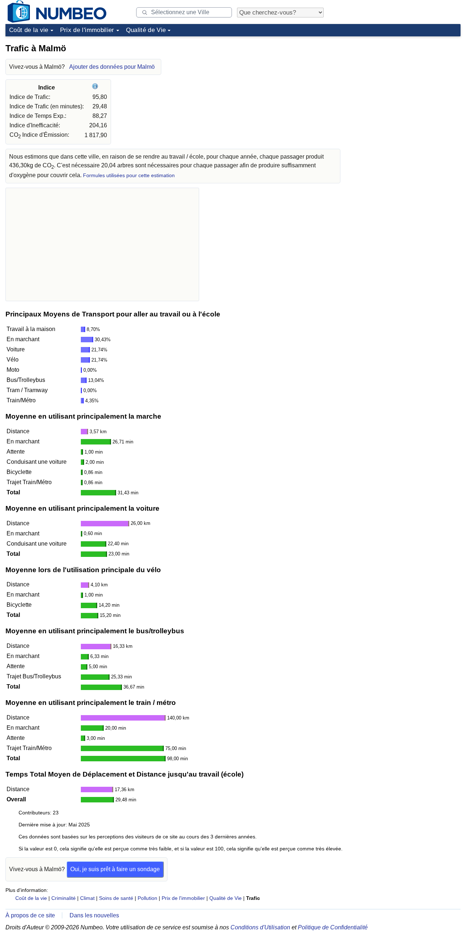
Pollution (147, 898)
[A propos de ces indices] (96, 87)
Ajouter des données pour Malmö (112, 67)
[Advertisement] (406, 85)
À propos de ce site (30, 915)
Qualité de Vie (146, 30)
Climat (87, 898)
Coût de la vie (28, 30)
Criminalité (63, 898)
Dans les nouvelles (94, 915)
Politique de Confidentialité (333, 927)
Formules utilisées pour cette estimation (129, 175)
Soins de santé (116, 898)
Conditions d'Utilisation (260, 927)
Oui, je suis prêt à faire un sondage (115, 869)
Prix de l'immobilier (87, 30)
